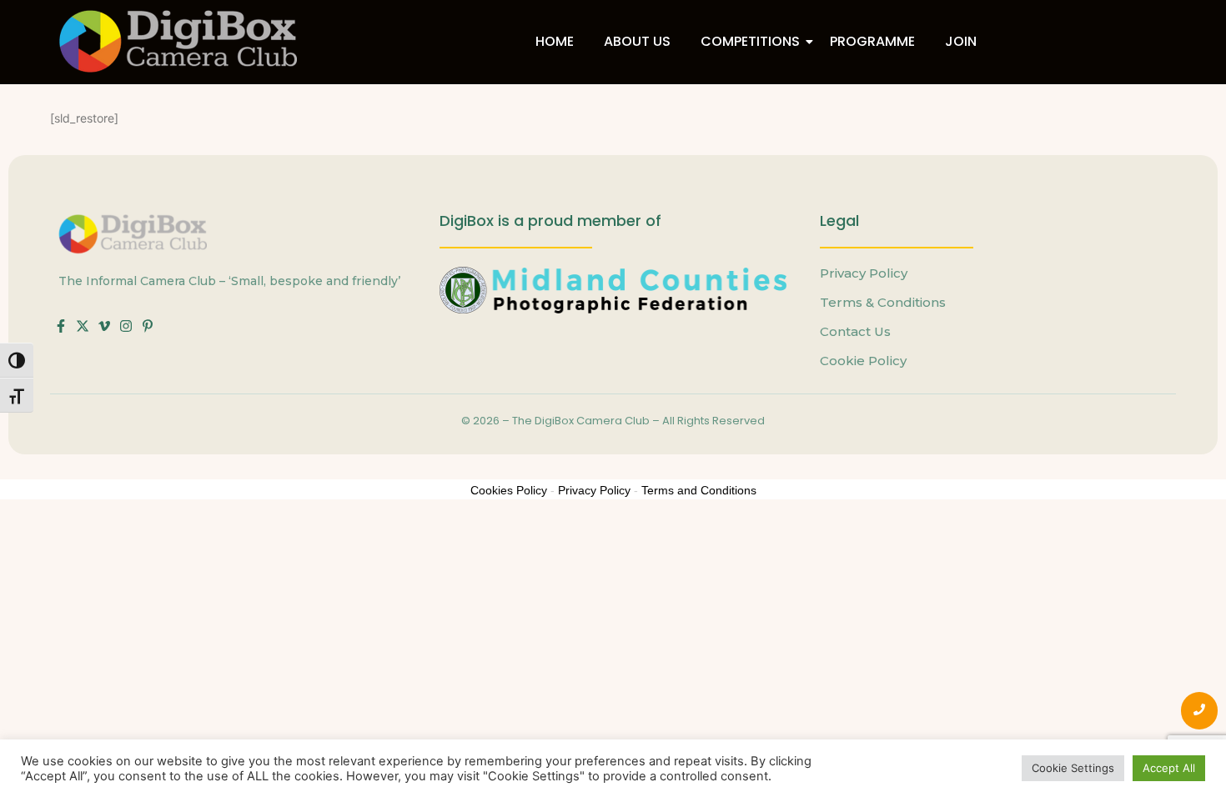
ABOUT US (637, 41)
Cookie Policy (863, 360)
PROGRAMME (872, 41)
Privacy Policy (863, 273)
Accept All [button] (1169, 767)
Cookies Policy (508, 490)
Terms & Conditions (883, 302)
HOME (554, 41)
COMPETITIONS (750, 41)
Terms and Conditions (698, 490)
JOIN (961, 41)
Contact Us (855, 331)
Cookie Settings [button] (1073, 767)
